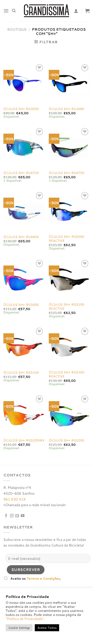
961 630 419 (14, 499)
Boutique (17, 29)
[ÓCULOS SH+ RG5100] (23, 347)
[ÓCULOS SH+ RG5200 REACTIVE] (69, 347)
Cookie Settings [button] (19, 628)
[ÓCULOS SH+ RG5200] (69, 414)
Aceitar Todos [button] (46, 628)
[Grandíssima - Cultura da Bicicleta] (46, 10)
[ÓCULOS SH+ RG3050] (23, 83)
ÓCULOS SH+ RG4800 (21, 237)
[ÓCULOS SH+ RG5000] (23, 279)
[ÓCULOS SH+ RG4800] (23, 211)
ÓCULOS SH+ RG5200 (66, 440)
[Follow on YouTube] (22, 516)
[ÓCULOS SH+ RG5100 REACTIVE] (69, 279)
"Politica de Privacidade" (25, 618)
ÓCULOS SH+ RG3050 (21, 109)
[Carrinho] (87, 11)
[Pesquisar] (14, 10)
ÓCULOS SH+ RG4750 (66, 173)
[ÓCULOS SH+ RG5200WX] (23, 414)
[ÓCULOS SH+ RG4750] (69, 147)
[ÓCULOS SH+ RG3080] (69, 83)
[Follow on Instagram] (12, 516)
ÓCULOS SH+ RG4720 (21, 173)
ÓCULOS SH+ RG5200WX (23, 440)
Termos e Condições (43, 578)
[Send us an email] (17, 516)
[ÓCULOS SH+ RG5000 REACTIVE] (69, 211)
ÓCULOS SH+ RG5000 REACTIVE (66, 238)
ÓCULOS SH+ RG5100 (21, 372)
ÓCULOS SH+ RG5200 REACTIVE (66, 374)
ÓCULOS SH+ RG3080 (66, 109)
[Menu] (6, 10)
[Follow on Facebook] (6, 516)
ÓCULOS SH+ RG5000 (21, 305)
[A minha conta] (76, 11)
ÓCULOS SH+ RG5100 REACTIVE (66, 306)
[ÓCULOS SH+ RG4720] (23, 147)
